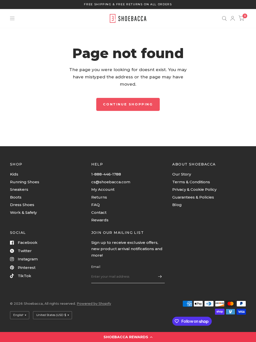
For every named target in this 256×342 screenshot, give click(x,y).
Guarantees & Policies (193, 197)
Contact (98, 212)
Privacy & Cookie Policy (194, 189)
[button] (128, 337)
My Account (102, 189)
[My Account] (232, 18)
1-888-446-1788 (106, 174)
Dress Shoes (22, 204)
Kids (14, 174)
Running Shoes (24, 182)
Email (95, 267)
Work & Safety (23, 212)
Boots (16, 197)
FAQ (95, 204)
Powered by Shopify (94, 303)
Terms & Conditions (191, 182)
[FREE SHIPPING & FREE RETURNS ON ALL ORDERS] (128, 4)
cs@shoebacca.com (110, 182)
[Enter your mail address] (160, 276)
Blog (177, 204)
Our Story (181, 174)
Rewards (99, 220)
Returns (99, 197)
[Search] (224, 18)
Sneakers (19, 189)
